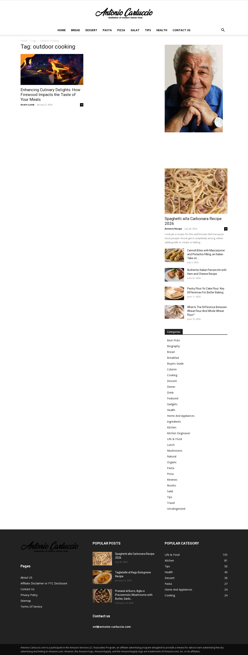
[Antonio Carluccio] (124, 13)
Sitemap (26, 601)
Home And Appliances (181, 416)
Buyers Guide (175, 363)
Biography (173, 346)
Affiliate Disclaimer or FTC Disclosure (44, 583)
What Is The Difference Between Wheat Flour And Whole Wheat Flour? (207, 311)
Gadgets (172, 404)
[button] (222, 30)
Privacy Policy (29, 595)
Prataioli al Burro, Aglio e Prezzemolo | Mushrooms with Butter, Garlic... (133, 594)
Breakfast (173, 358)
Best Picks (173, 340)
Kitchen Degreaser (178, 433)
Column (172, 369)
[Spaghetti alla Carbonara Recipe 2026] (196, 191)
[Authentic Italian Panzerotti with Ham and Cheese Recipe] (174, 275)
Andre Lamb (27, 104)
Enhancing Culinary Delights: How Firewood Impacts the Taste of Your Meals (50, 94)
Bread (75, 30)
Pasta (107, 30)
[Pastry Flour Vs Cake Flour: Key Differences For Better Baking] (174, 293)
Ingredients (174, 421)
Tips (148, 30)
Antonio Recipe (173, 228)
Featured (172, 398)
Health (161, 30)
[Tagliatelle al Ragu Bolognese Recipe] (102, 577)
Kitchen (171, 427)
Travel (171, 503)
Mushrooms (174, 450)
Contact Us (181, 30)
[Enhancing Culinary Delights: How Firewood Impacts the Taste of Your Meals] (52, 69)
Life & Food (174, 439)
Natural (171, 456)
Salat (135, 30)
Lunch (171, 445)
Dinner (171, 387)
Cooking (172, 375)
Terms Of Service (31, 606)
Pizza (121, 30)
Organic (172, 462)
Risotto (171, 485)
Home (62, 30)
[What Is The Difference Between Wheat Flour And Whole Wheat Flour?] (174, 312)
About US (26, 577)
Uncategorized (176, 508)
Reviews (172, 479)
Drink (170, 392)
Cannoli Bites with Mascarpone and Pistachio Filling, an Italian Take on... (206, 254)
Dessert (91, 30)
